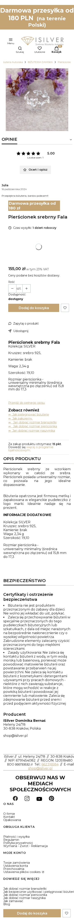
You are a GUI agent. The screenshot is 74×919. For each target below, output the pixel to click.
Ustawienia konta (15, 866)
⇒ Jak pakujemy (20, 418)
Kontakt (9, 817)
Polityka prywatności (18, 843)
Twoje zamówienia (16, 863)
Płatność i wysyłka (16, 837)
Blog (6, 904)
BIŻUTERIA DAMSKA (40, 62)
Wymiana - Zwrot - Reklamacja (25, 846)
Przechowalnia (13, 869)
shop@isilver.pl (15, 736)
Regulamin (11, 840)
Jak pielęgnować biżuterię (30, 414)
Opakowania (12, 820)
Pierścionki (64, 62)
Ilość (11, 281)
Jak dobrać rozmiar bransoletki (24, 889)
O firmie (9, 814)
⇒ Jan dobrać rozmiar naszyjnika (31, 430)
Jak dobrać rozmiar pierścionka (25, 895)
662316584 (50, 764)
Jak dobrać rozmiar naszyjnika (24, 898)
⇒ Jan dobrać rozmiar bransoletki (32, 422)
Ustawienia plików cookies (22, 872)
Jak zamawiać (13, 901)
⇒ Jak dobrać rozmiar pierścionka (32, 426)
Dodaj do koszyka (34, 308)
